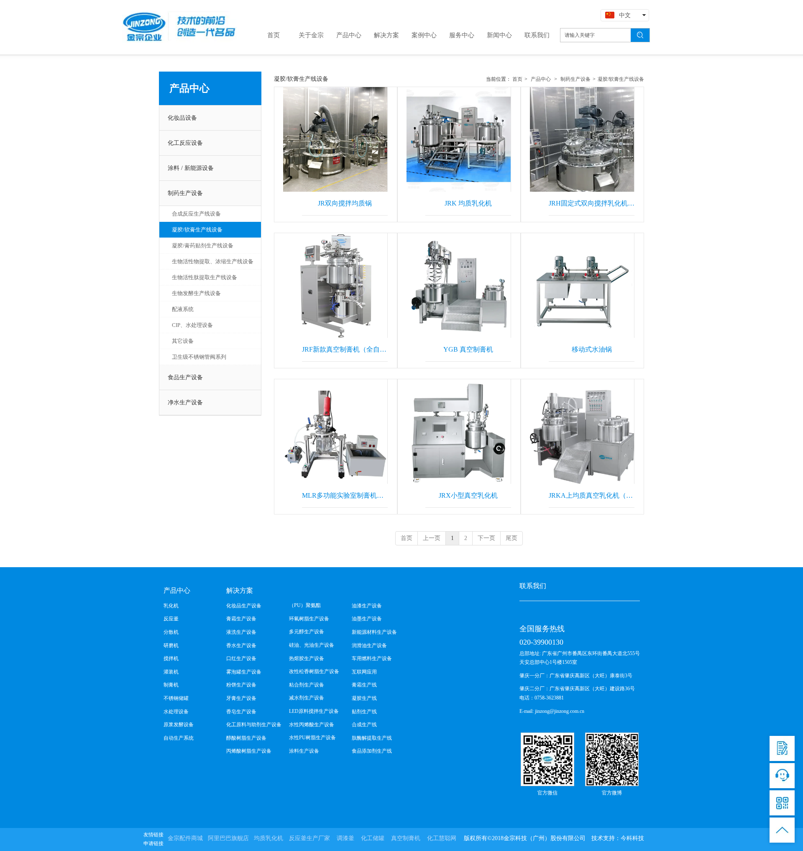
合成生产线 (364, 725)
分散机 (171, 632)
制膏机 (171, 685)
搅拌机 (171, 658)
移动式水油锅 (592, 349)
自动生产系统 (179, 738)
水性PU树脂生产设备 (312, 737)
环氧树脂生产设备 (309, 619)
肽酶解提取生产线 (372, 738)
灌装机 (171, 672)
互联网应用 (364, 672)
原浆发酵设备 (179, 725)
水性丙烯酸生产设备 (311, 725)
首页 (517, 79)
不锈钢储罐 (176, 698)
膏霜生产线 (364, 685)
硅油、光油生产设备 (311, 645)
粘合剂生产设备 (306, 685)
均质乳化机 (268, 838)
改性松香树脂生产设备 (314, 671)
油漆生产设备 (367, 606)
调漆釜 (345, 838)
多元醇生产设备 (306, 632)
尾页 (511, 538)
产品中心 (541, 79)
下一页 (486, 538)
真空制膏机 (405, 838)
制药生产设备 (575, 79)
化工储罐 (372, 838)
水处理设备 (176, 712)
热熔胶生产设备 (306, 658)
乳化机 (171, 606)
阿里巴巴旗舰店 (228, 838)
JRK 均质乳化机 (468, 203)
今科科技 (632, 838)
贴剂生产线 (364, 712)
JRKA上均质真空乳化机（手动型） (591, 495)
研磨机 (171, 645)
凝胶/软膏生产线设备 (621, 79)
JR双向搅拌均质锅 (345, 203)
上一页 (431, 538)
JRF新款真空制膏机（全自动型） (345, 349)
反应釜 (171, 619)
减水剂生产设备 (306, 698)
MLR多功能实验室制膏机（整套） (345, 495)
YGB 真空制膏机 (468, 349)
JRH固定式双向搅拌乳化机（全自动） (591, 203)
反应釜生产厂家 (309, 838)
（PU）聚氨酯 (305, 605)
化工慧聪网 (441, 838)
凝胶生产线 (364, 698)
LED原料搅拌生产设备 (314, 711)
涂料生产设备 (304, 751)
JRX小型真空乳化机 (468, 495)
